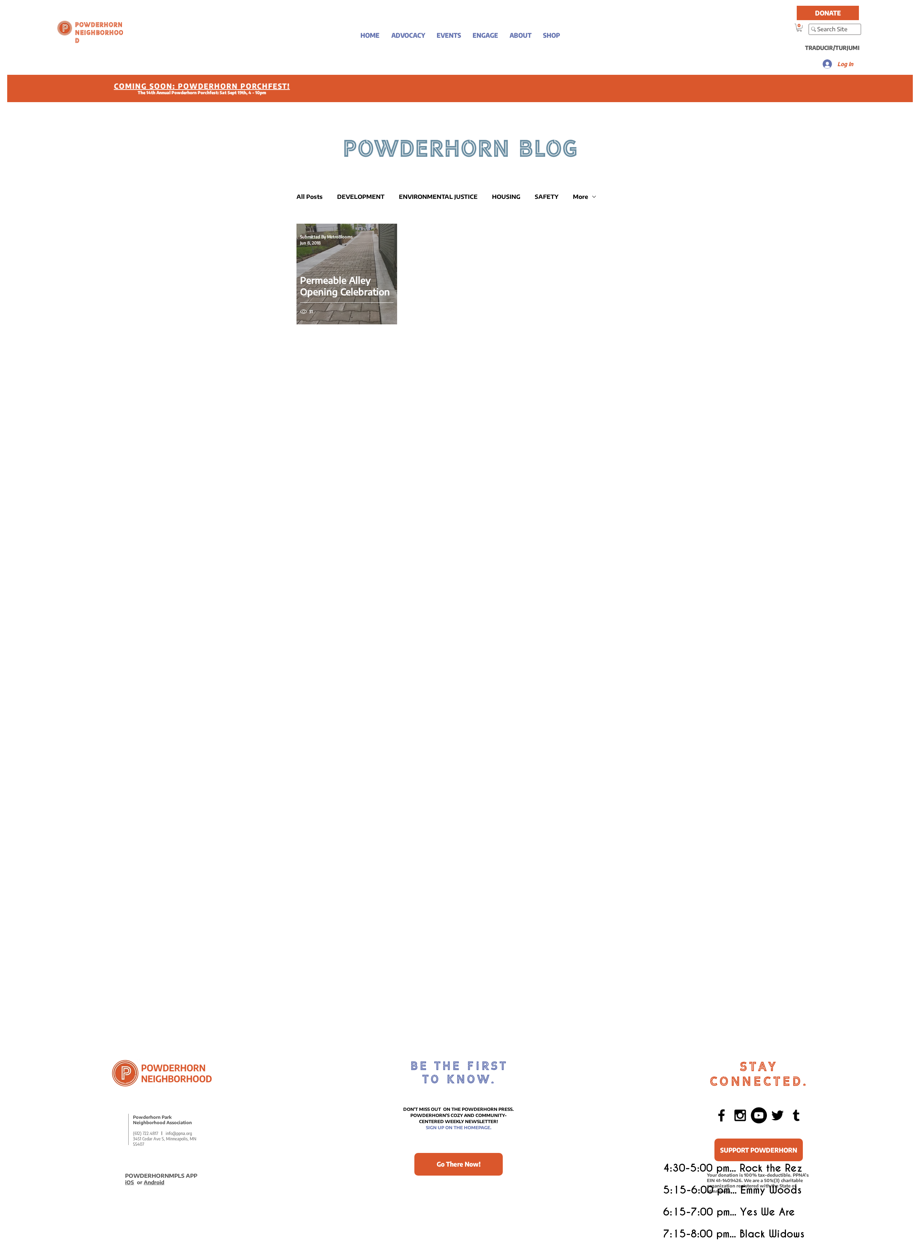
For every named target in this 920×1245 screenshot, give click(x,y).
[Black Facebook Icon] (721, 1115)
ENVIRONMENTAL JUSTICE (438, 196)
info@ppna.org (179, 1133)
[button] (408, 35)
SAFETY (546, 196)
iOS (129, 1182)
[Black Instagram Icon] (740, 1115)
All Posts (309, 196)
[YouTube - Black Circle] (759, 1115)
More (580, 196)
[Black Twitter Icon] (777, 1115)
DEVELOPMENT (361, 196)
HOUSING (506, 196)
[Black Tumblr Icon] (796, 1115)
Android (154, 1182)
